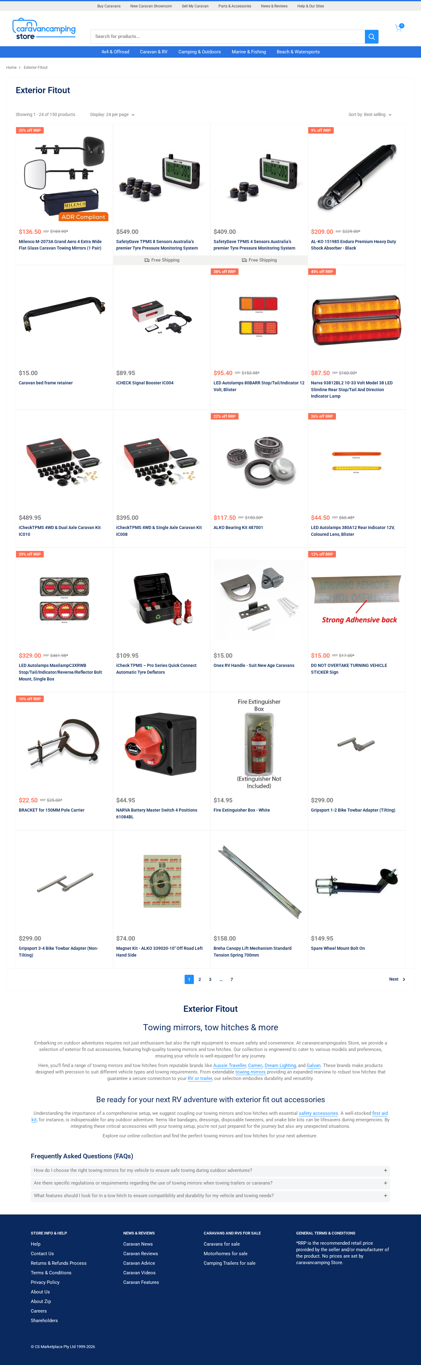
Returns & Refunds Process (59, 1263)
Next (394, 979)
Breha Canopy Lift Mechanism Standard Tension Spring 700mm (253, 952)
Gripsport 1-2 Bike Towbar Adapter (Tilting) (353, 810)
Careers (39, 1311)
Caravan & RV (154, 52)
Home (11, 67)
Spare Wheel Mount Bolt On (338, 948)
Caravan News (138, 1244)
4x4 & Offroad (115, 52)
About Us (40, 1292)
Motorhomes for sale (225, 1253)
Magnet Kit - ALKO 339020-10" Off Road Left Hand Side (159, 952)
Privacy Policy (45, 1282)
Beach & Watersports (298, 52)
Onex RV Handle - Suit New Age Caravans (254, 665)
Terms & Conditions (51, 1273)
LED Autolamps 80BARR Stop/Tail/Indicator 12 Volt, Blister (259, 386)
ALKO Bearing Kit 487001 (238, 527)
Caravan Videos (139, 1273)
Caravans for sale (222, 1244)
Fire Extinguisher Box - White (242, 810)
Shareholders (44, 1320)
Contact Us (42, 1253)
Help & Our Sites (310, 6)
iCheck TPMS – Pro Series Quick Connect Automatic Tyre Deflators (156, 669)
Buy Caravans (109, 6)
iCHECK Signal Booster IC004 (145, 382)
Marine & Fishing (249, 52)
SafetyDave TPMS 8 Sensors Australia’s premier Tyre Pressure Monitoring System (157, 245)
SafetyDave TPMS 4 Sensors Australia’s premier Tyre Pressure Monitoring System (254, 245)
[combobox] (228, 36)
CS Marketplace (49, 1346)
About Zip (41, 1301)
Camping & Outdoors (199, 52)
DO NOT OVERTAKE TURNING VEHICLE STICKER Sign (349, 669)
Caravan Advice (139, 1263)
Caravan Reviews (140, 1253)
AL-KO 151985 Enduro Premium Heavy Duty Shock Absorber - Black (353, 245)
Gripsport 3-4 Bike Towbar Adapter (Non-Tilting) (58, 952)
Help (35, 1244)
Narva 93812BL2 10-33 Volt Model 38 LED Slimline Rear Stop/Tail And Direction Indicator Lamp (352, 389)
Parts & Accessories (235, 6)
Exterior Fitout (35, 67)
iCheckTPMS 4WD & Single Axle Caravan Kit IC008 (159, 531)
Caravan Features (141, 1282)
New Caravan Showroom (151, 6)
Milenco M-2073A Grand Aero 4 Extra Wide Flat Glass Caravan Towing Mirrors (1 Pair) (60, 245)
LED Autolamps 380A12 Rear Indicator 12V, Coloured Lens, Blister (352, 531)
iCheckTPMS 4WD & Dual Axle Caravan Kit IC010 (60, 531)
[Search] (371, 36)
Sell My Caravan (195, 6)
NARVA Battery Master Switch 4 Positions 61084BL (156, 813)
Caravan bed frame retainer (46, 382)
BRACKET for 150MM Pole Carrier (51, 810)
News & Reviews (274, 6)
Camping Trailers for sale (229, 1263)
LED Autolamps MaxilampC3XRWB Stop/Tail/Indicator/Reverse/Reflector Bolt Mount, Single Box (60, 672)
